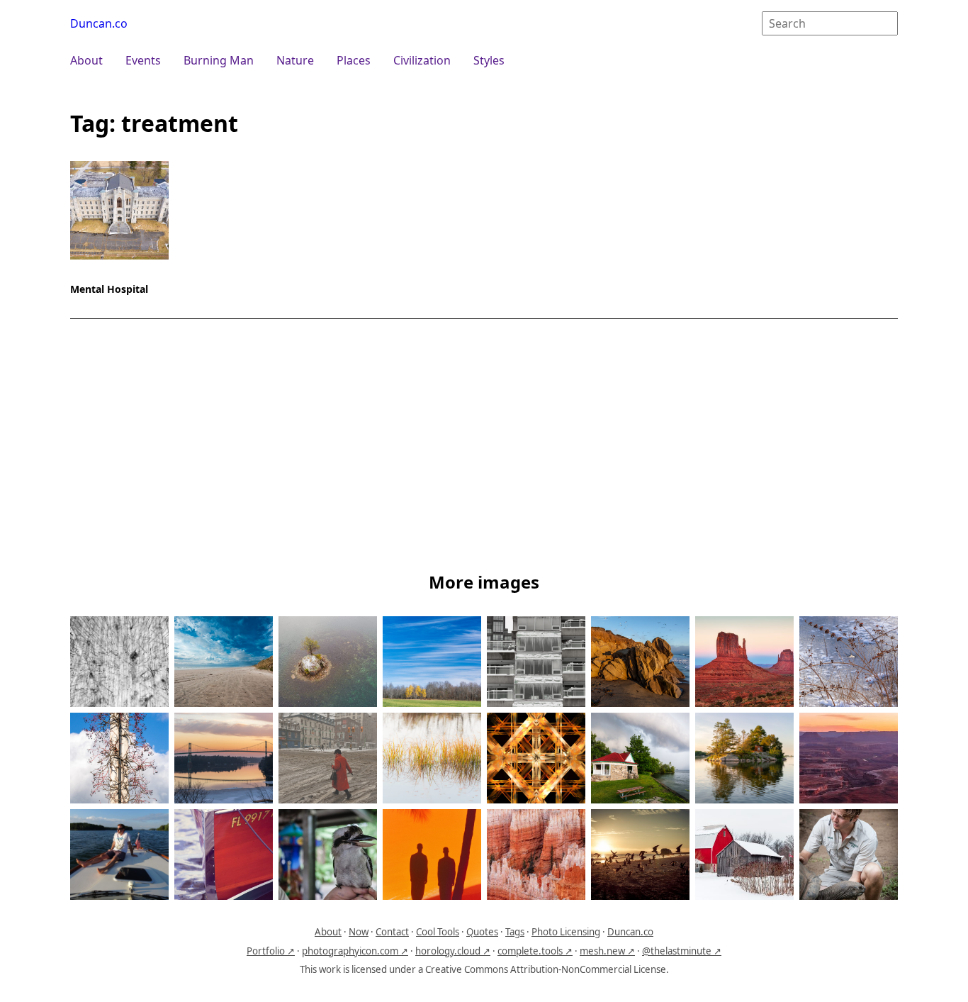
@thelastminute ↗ (681, 951)
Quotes (482, 931)
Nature (295, 60)
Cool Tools (437, 931)
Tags (514, 931)
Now (358, 931)
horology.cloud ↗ (452, 951)
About (86, 60)
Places (354, 60)
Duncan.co (99, 23)
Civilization (422, 60)
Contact (392, 931)
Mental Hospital (109, 289)
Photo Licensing (565, 931)
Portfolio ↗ (271, 951)
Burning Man (219, 60)
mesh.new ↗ (607, 951)
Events (143, 60)
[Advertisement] (484, 448)
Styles (489, 60)
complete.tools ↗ (535, 951)
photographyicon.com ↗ (355, 951)
